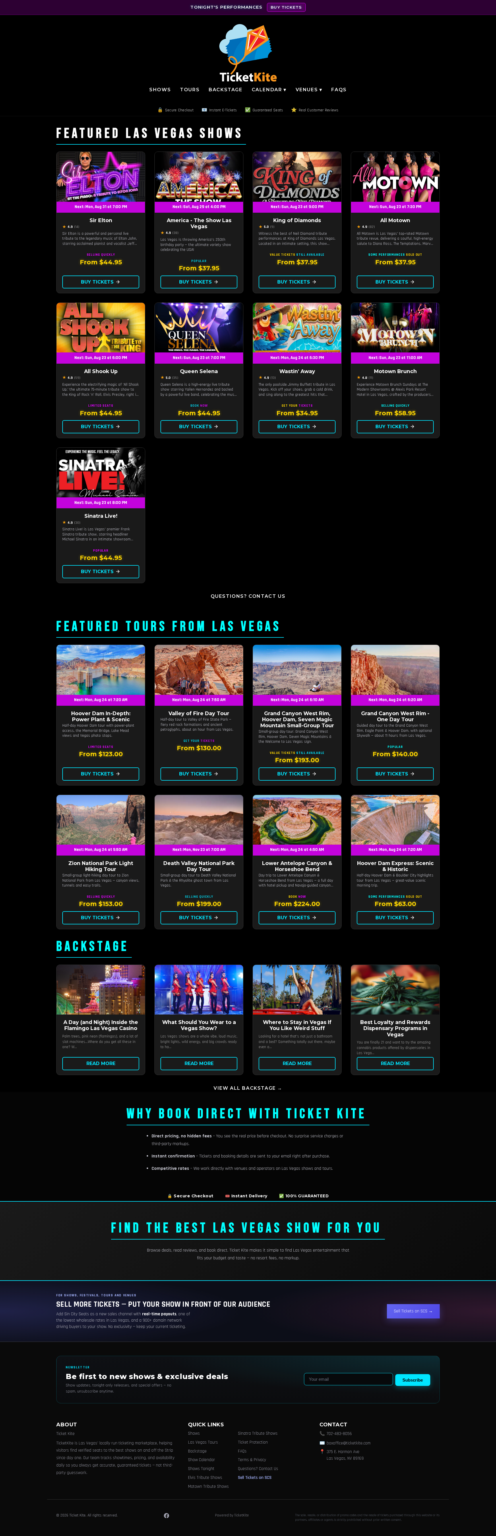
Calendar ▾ (269, 89)
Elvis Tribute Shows (205, 1477)
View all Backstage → (248, 1088)
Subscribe (412, 1380)
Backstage (225, 89)
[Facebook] (166, 1515)
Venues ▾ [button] (309, 89)
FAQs (338, 89)
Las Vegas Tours (203, 1442)
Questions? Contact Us (248, 596)
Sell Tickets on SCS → (413, 1311)
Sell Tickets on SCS (255, 1477)
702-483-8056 (339, 1433)
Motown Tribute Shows (208, 1486)
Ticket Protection (253, 1442)
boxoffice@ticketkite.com (349, 1443)
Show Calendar (201, 1460)
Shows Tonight (201, 1468)
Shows (160, 89)
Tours (189, 89)
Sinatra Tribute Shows (258, 1433)
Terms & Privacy (252, 1460)
